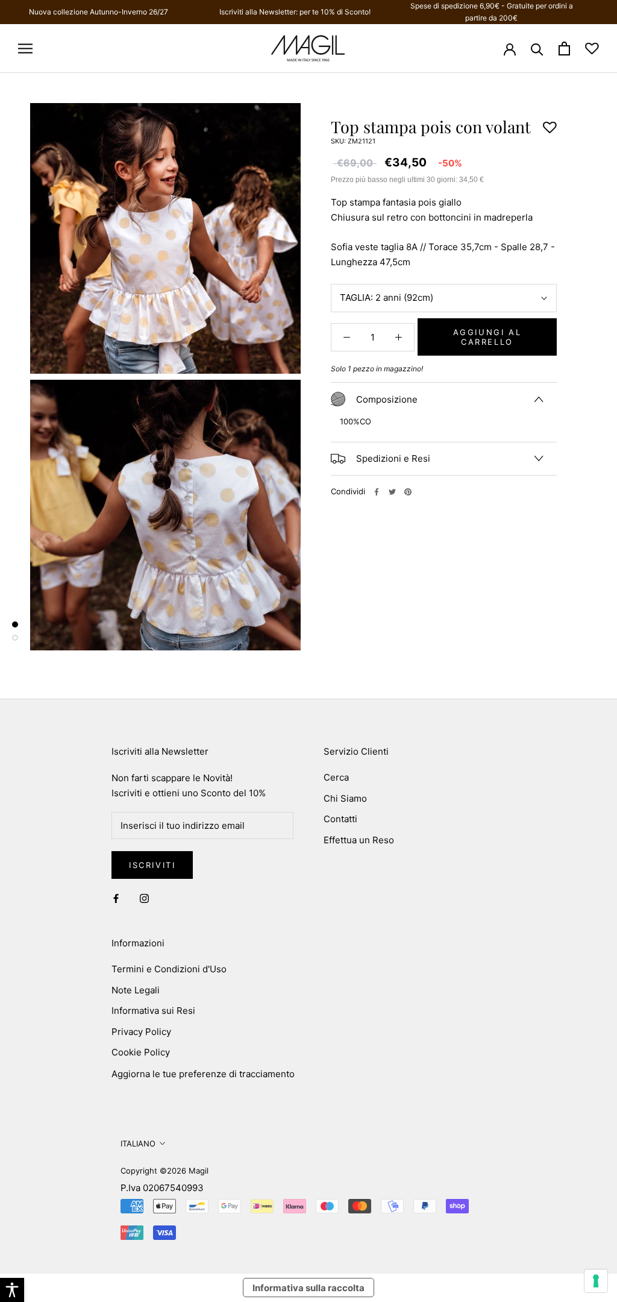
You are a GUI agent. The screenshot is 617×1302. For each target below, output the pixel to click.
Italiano (138, 1143)
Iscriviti (152, 865)
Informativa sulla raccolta (308, 1288)
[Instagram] (144, 898)
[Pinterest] (408, 491)
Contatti (340, 819)
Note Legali (135, 990)
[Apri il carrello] (564, 48)
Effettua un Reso (359, 840)
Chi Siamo (345, 798)
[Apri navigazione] (25, 48)
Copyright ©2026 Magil (164, 1170)
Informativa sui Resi (153, 1010)
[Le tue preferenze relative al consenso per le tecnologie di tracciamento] (595, 1280)
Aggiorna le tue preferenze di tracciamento (203, 1074)
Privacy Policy (141, 1031)
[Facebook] (376, 491)
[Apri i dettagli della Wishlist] (592, 48)
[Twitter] (392, 491)
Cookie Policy (140, 1052)
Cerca (336, 777)
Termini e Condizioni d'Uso (169, 969)
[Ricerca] (537, 48)
